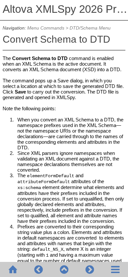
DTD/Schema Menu (90, 28)
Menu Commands (45, 28)
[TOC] (115, 269)
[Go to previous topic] (38, 269)
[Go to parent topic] (64, 269)
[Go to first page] (13, 269)
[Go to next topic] (89, 269)
